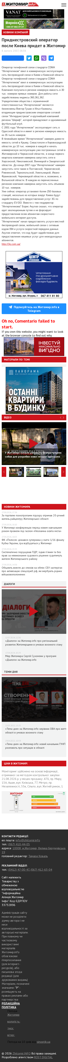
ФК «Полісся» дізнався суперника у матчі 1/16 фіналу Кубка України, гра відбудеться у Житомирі (33, 541)
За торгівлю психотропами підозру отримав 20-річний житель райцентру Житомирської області (33, 517)
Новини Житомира (17, 506)
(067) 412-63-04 (41, 869)
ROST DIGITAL (43, 1057)
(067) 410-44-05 (19, 844)
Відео (8, 417)
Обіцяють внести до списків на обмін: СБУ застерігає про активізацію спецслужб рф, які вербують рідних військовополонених (32, 571)
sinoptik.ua (43, 1042)
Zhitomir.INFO (21, 1053)
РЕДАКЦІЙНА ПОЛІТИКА (11, 1005)
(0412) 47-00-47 (18, 869)
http (4, 244)
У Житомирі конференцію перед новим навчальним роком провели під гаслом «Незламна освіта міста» (32, 529)
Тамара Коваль (38, 856)
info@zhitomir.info (28, 840)
